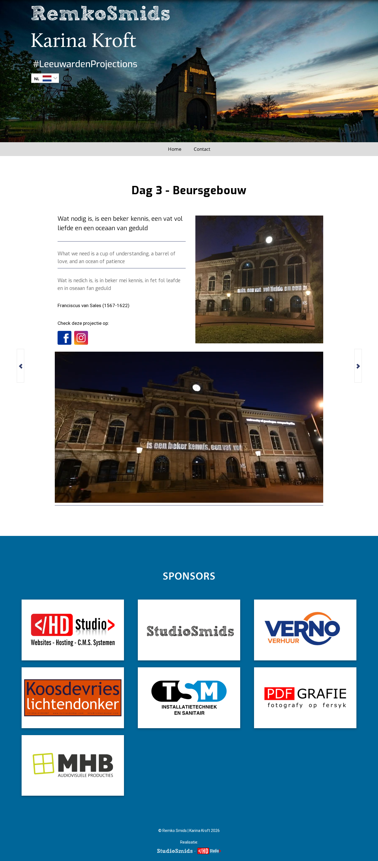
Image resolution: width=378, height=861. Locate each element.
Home (175, 149)
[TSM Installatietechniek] (189, 697)
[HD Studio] (73, 630)
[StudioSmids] (189, 630)
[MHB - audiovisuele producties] (73, 765)
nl (36, 78)
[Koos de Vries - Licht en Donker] (73, 697)
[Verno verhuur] (305, 630)
